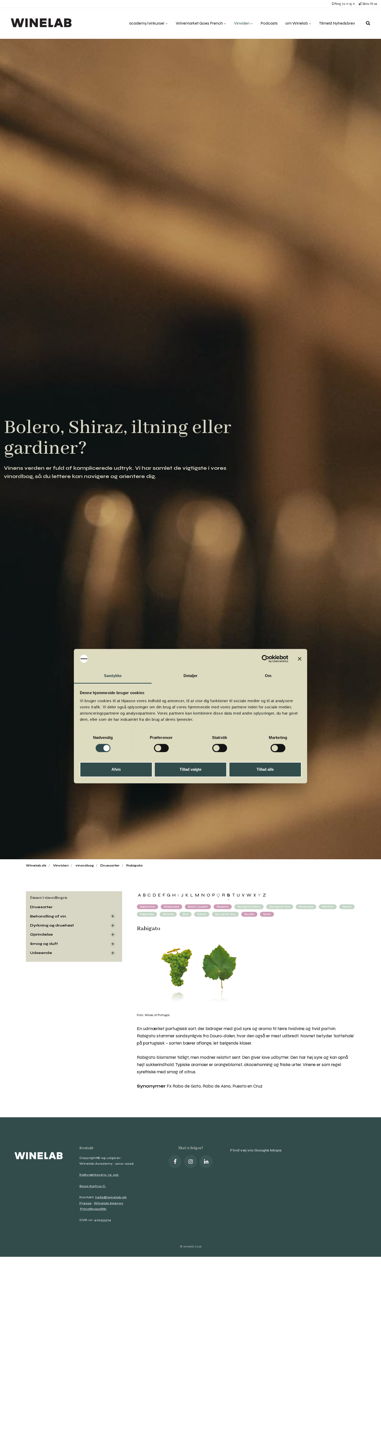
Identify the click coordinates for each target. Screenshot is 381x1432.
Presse (85, 1203)
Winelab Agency (108, 1203)
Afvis (116, 769)
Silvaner (168, 914)
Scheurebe (306, 906)
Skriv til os (369, 4)
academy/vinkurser (147, 23)
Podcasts (269, 23)
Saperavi (223, 906)
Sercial (346, 906)
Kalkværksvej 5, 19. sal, (99, 1175)
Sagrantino (147, 906)
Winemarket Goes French (200, 23)
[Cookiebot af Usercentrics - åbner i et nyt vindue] (265, 659)
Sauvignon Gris (279, 906)
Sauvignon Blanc (248, 906)
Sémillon (328, 906)
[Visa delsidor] (112, 916)
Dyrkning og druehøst (52, 925)
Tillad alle (265, 769)
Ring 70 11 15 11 (344, 4)
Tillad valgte (190, 769)
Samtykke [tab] (113, 676)
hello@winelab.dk (111, 1197)
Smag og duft (44, 944)
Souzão (249, 914)
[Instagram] (190, 1161)
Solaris (201, 914)
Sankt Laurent (198, 906)
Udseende (41, 953)
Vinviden (242, 23)
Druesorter (41, 907)
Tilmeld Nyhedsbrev (337, 23)
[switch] (161, 748)
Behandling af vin (48, 916)
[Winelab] (42, 23)
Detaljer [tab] (191, 676)
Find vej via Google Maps (255, 1150)
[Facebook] (174, 1161)
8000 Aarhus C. (92, 1186)
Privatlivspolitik (93, 1209)
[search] (368, 23)
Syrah (267, 914)
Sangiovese (171, 906)
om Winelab (297, 23)
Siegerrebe (147, 914)
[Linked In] (206, 1161)
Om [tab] (268, 676)
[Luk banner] (299, 658)
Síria (185, 914)
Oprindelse (41, 934)
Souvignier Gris (225, 914)
